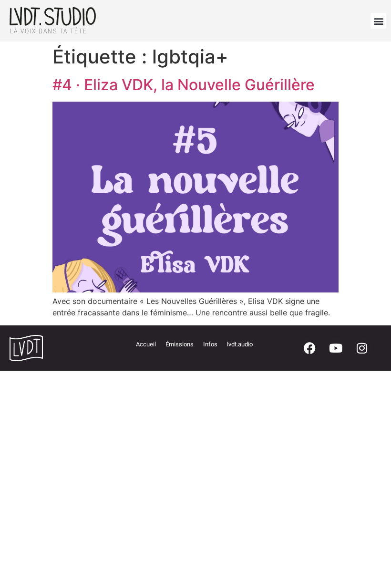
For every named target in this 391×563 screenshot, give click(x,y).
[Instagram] (362, 348)
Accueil (146, 344)
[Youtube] (336, 348)
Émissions (179, 344)
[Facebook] (309, 348)
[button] (378, 21)
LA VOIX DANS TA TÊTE (48, 31)
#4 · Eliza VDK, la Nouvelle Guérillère (183, 84)
